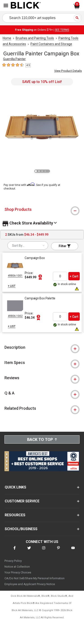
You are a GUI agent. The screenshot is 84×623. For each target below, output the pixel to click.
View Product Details (68, 70)
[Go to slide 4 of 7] (45, 171)
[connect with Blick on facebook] (14, 551)
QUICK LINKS (15, 487)
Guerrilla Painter (14, 59)
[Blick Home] (26, 5)
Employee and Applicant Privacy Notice (29, 584)
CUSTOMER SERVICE (22, 501)
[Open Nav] (6, 5)
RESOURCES (15, 515)
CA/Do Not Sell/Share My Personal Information (34, 578)
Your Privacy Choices (17, 572)
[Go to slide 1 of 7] (35, 171)
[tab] (42, 209)
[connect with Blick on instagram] (43, 551)
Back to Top (40, 439)
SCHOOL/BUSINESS (21, 529)
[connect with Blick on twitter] (29, 551)
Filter (63, 246)
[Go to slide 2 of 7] (39, 171)
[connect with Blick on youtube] (73, 551)
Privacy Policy (13, 560)
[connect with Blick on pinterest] (58, 551)
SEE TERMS (62, 29)
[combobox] (27, 245)
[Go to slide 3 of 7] (42, 171)
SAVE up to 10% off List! (42, 82)
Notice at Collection (17, 566)
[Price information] (40, 277)
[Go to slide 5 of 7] (48, 171)
